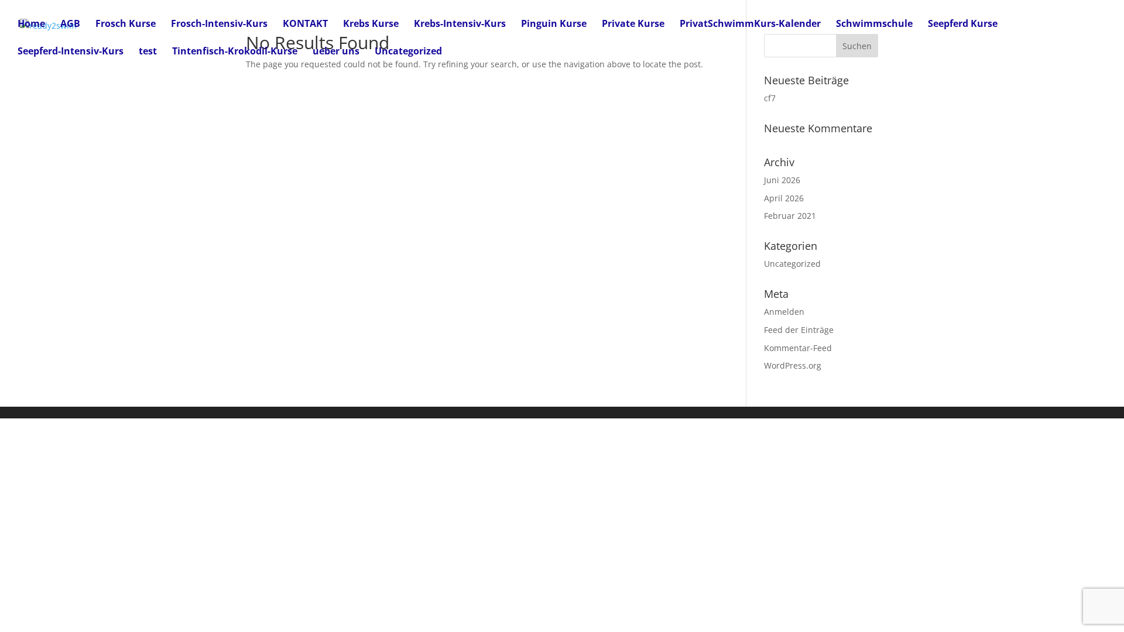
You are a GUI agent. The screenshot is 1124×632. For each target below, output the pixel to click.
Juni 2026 (782, 180)
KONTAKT (305, 24)
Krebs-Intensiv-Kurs (460, 24)
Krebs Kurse (371, 24)
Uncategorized (408, 52)
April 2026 (784, 198)
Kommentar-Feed (798, 347)
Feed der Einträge (799, 329)
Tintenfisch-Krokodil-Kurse (234, 52)
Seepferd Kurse (963, 24)
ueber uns (336, 52)
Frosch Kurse (125, 24)
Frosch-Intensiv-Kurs (219, 24)
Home (31, 24)
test (148, 52)
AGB (70, 24)
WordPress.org (792, 365)
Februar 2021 (790, 215)
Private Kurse (633, 24)
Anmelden (784, 311)
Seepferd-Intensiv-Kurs (71, 52)
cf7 (770, 98)
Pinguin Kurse (554, 24)
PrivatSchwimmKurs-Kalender (750, 24)
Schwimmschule (874, 24)
